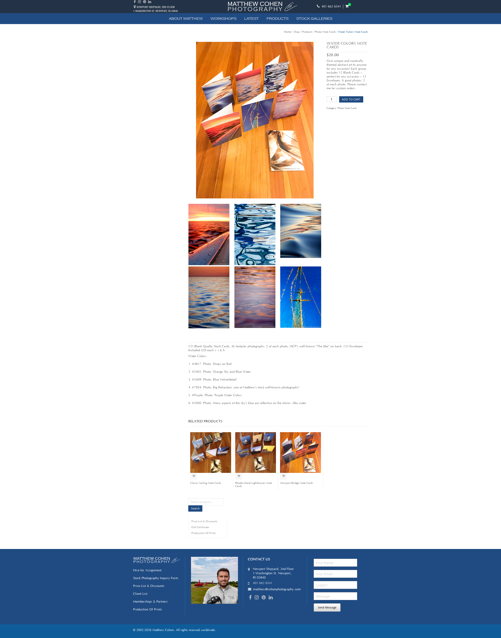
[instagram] (140, 2)
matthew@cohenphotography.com (277, 589)
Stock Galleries (314, 19)
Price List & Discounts (204, 521)
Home (287, 32)
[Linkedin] (150, 2)
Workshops (223, 19)
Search (195, 508)
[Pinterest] (145, 2)
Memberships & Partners (150, 601)
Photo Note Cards (325, 32)
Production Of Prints (203, 533)
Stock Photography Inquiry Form (155, 578)
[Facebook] (135, 2)
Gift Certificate (200, 527)
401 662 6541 (331, 6)
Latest (251, 19)
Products (277, 19)
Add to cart (351, 99)
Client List (140, 594)
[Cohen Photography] (262, 6)
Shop (297, 32)
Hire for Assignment (147, 570)
